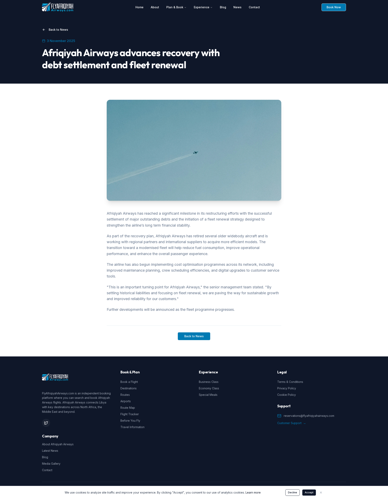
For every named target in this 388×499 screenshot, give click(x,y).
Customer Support (291, 423)
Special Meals (208, 394)
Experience (201, 7)
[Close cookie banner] (320, 492)
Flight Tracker (129, 414)
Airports (125, 401)
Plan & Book (174, 7)
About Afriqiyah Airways (58, 444)
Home (139, 7)
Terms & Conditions (290, 381)
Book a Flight (129, 381)
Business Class (208, 381)
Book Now (334, 7)
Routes (125, 394)
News (237, 7)
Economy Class (209, 388)
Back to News (58, 29)
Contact (254, 7)
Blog (223, 7)
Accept (309, 492)
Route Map (127, 407)
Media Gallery (51, 463)
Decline (292, 492)
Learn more (253, 492)
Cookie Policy (286, 394)
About (155, 7)
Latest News (50, 450)
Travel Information (132, 427)
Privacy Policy (286, 388)
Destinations (128, 388)
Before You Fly (130, 420)
